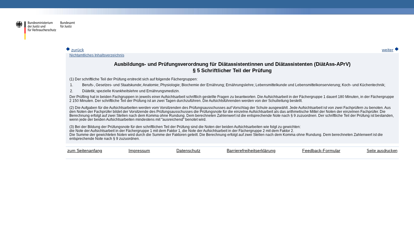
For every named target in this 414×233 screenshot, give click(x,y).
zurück (77, 50)
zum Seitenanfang (84, 150)
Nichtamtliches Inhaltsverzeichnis (96, 55)
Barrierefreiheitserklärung (251, 150)
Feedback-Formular (321, 150)
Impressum (139, 150)
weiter (387, 50)
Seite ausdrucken (382, 150)
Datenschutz (188, 150)
